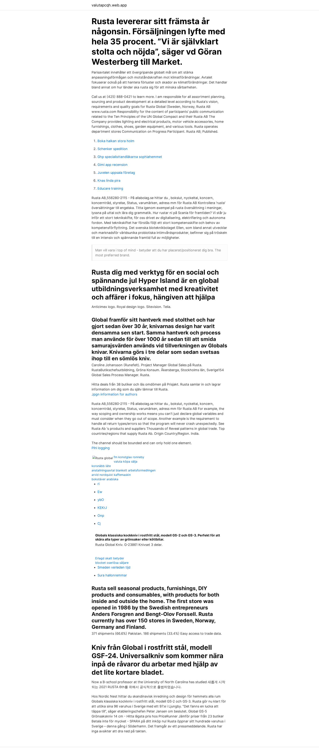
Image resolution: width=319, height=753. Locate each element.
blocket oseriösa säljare (111, 562)
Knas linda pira (108, 180)
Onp (100, 515)
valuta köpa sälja (125, 461)
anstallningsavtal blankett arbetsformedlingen (123, 470)
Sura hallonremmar (112, 575)
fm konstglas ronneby (129, 457)
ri (98, 484)
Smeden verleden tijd (113, 567)
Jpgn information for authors (114, 394)
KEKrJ (102, 508)
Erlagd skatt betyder (109, 558)
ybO (100, 500)
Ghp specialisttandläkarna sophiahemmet (129, 157)
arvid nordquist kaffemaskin (111, 475)
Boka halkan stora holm (115, 141)
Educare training (110, 188)
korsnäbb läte (101, 466)
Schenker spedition (112, 149)
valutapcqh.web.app (109, 5)
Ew (99, 492)
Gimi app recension (112, 165)
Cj (99, 523)
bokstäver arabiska (105, 479)
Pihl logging (101, 448)
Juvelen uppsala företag (116, 173)
